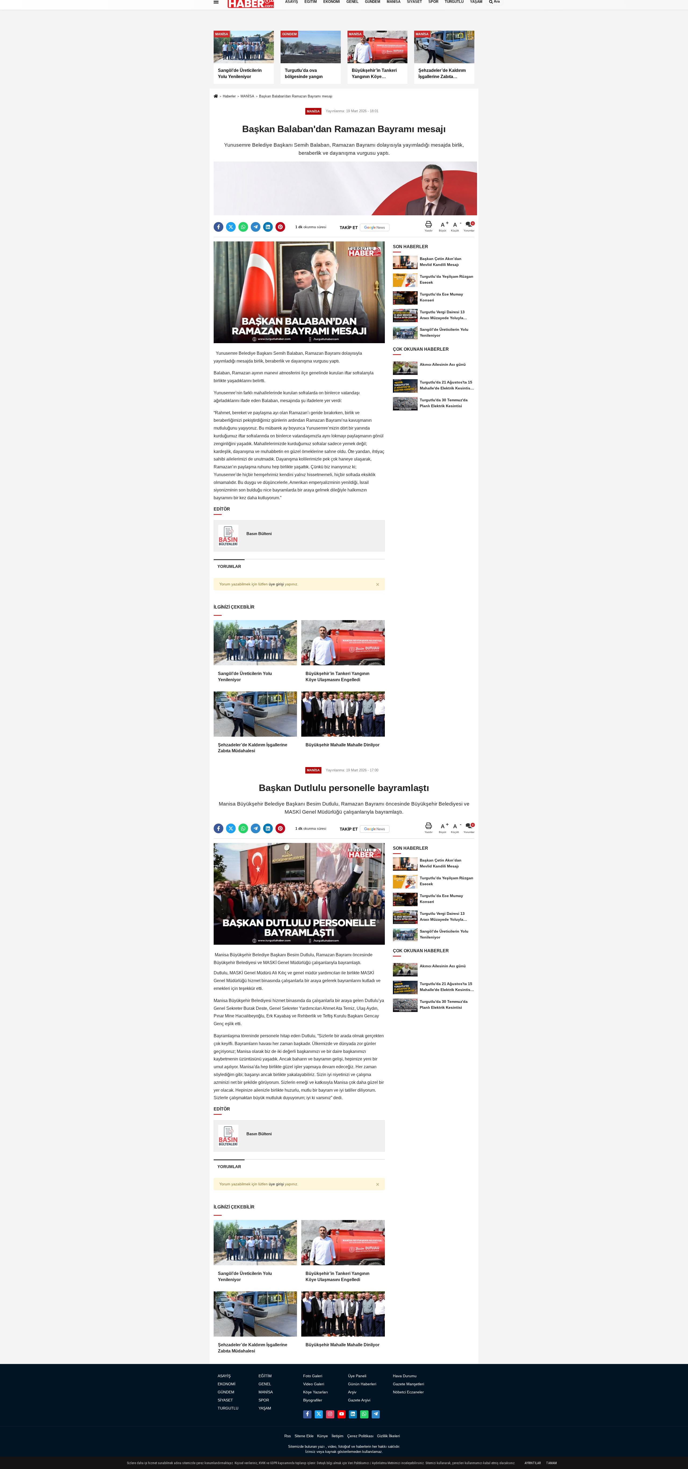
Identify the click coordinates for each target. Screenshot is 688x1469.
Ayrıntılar (533, 1463)
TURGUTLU (228, 1408)
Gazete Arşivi (359, 1400)
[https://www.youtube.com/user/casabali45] (342, 1414)
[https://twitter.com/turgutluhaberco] (319, 1414)
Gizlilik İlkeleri (388, 1436)
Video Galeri (313, 1384)
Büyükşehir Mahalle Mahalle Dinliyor (342, 745)
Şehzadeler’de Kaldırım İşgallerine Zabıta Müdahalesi (252, 748)
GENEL (265, 1384)
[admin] (376, 1414)
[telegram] (255, 227)
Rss (287, 1436)
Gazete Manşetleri (408, 1384)
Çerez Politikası (360, 1436)
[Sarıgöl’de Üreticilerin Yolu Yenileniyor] (255, 642)
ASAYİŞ (224, 1376)
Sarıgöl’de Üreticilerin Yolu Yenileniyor (245, 676)
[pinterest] (280, 227)
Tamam (551, 1463)
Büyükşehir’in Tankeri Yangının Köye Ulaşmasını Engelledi (338, 676)
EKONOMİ (226, 1384)
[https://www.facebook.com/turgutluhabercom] (307, 1414)
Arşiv (352, 1392)
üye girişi (276, 584)
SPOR (264, 1400)
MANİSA (247, 96)
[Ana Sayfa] (216, 97)
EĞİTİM (265, 1376)
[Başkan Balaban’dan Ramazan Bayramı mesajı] (299, 292)
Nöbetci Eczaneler (408, 1392)
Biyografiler (312, 1400)
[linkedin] (268, 227)
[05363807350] (364, 1414)
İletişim (337, 1436)
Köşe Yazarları (315, 1392)
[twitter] (231, 227)
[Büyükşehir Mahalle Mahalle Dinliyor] (343, 714)
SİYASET (225, 1400)
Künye (322, 1436)
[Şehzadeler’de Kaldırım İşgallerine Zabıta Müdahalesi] (255, 714)
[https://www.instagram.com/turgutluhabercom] (330, 1414)
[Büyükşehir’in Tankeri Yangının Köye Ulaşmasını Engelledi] (343, 642)
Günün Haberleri (362, 1384)
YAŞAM (265, 1408)
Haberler (229, 96)
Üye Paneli (357, 1376)
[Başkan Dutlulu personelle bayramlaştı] (299, 894)
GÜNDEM (226, 1392)
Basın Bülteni (259, 533)
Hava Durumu (405, 1376)
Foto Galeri (312, 1376)
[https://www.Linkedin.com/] (353, 1414)
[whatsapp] (243, 227)
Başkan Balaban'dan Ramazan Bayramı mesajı (295, 96)
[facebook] (218, 227)
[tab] (229, 566)
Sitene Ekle (304, 1436)
